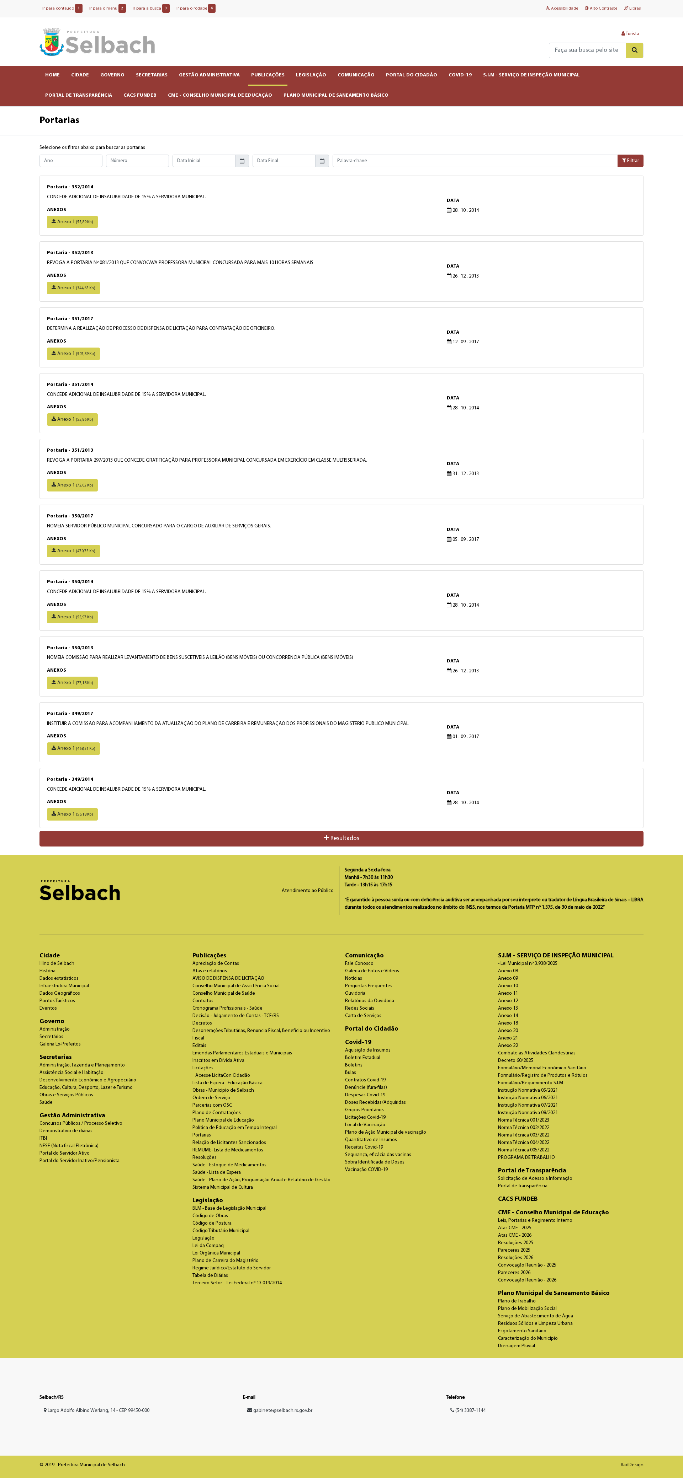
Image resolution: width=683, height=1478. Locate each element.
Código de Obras (210, 1216)
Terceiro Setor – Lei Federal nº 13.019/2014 (237, 1283)
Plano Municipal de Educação (223, 1120)
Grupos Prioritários (364, 1110)
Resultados (344, 838)
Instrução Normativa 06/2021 (528, 1098)
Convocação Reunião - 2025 (527, 1265)
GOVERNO (112, 75)
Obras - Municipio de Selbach (223, 1090)
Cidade (49, 956)
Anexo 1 (74, 222)
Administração (54, 1029)
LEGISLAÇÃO (311, 75)
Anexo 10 (508, 986)
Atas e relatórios (209, 971)
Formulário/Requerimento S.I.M (530, 1083)
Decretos (202, 1023)
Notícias (353, 978)
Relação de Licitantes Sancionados (229, 1142)
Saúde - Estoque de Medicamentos (229, 1165)
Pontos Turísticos (57, 1001)
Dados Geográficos (59, 993)
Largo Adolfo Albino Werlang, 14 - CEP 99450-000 (98, 1410)
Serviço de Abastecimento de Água (535, 1316)
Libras (634, 8)
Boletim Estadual (362, 1057)
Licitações (202, 1068)
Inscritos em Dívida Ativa (218, 1060)
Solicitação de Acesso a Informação (535, 1178)
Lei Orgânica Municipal (216, 1253)
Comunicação (364, 956)
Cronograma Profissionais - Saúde (227, 1008)
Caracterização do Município (528, 1338)
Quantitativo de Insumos (371, 1140)
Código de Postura (212, 1223)
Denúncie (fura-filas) (366, 1087)
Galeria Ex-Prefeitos (60, 1044)
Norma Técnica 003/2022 (523, 1135)
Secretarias (55, 1057)
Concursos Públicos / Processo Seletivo (80, 1123)
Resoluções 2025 (515, 1243)
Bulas (350, 1072)
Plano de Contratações (216, 1113)
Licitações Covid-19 (365, 1117)
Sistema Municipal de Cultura (222, 1187)
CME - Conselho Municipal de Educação (553, 1213)
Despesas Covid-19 (365, 1095)
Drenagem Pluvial (516, 1346)
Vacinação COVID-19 (366, 1169)
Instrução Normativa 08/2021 (528, 1113)
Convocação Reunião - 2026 (527, 1280)
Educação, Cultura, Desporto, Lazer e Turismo (86, 1087)
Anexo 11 (508, 993)
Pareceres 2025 (514, 1250)
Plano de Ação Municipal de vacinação (385, 1132)
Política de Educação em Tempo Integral (234, 1127)
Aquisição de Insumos (368, 1050)
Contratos (202, 1001)
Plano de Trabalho (517, 1301)
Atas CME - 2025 (514, 1228)
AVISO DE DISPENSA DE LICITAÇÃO (228, 978)
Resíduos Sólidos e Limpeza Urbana (535, 1323)
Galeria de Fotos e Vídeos (372, 971)
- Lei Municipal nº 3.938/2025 (527, 963)
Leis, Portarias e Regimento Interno (535, 1220)
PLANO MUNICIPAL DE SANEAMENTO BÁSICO (336, 95)
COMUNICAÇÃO (356, 75)
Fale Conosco (359, 963)
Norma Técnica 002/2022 (523, 1127)
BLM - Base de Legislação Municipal (229, 1208)
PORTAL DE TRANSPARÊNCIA (78, 95)
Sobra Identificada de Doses (374, 1162)
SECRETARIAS (152, 75)
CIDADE (80, 75)
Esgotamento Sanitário (522, 1331)
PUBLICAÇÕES (268, 75)
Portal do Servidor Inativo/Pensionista (79, 1160)
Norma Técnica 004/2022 (523, 1142)
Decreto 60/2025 (515, 1060)
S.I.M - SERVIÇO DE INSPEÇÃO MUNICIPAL (531, 75)
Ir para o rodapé (194, 8)
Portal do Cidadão (371, 1029)
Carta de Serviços (363, 1016)
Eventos (48, 1008)
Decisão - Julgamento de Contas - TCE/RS (235, 1016)
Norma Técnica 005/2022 (523, 1150)
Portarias (201, 1135)
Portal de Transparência (532, 1171)
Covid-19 (358, 1042)
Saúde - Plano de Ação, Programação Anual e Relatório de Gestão (261, 1180)
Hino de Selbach (56, 963)
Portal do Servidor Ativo (64, 1153)
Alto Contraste (603, 8)
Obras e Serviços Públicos (66, 1095)
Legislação (207, 1201)
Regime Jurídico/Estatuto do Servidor (231, 1268)
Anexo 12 (508, 1001)
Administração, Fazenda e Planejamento (82, 1065)
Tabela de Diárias (210, 1275)
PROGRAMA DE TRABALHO (526, 1157)
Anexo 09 (508, 978)
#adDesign (632, 1465)
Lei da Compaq (208, 1245)
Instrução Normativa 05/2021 (528, 1090)
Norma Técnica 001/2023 (523, 1120)
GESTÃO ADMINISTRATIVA (209, 75)
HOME (52, 75)
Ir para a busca (150, 8)
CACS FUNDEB (140, 95)
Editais (199, 1045)
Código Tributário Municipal (220, 1231)
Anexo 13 (508, 1008)
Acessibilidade (564, 8)
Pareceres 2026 (514, 1272)
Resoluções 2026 (515, 1258)
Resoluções (204, 1157)
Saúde (46, 1102)
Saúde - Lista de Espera (216, 1172)
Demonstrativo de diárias (65, 1131)
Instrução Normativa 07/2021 (528, 1105)
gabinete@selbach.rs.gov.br (282, 1410)
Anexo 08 (508, 971)
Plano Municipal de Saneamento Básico (554, 1293)
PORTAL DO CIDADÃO (411, 75)
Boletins (353, 1065)
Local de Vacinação (365, 1125)
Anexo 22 (508, 1045)
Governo (51, 1022)
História (47, 971)
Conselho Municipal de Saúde (223, 993)
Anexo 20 (508, 1030)
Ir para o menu (106, 8)
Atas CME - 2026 (514, 1235)
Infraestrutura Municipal (64, 986)
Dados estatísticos (59, 978)
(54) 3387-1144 (470, 1410)
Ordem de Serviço (211, 1098)
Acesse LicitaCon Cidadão (222, 1075)
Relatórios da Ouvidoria (369, 1001)
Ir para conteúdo (61, 8)
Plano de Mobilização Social (527, 1308)
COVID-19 (460, 75)
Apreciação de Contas (215, 963)
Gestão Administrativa (72, 1116)
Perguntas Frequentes (368, 986)
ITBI (43, 1138)
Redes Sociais (359, 1008)
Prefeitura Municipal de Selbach (97, 41)
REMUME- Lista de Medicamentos (227, 1150)
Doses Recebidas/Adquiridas (375, 1102)
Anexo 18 (508, 1023)
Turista (632, 34)
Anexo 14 (508, 1016)
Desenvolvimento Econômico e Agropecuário (87, 1080)
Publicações (209, 956)
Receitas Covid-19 (364, 1147)
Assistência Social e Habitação (71, 1072)
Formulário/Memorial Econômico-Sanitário (542, 1068)
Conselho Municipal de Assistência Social (236, 986)
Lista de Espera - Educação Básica (227, 1083)
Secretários (51, 1036)
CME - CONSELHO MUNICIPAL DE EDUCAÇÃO (220, 95)
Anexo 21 (508, 1038)
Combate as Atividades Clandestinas (537, 1053)
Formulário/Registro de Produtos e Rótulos (543, 1075)
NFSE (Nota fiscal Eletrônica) (69, 1146)
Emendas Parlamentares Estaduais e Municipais (242, 1053)
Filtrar (632, 160)
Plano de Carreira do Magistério (225, 1260)
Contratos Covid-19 (365, 1080)
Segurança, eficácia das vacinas (378, 1154)
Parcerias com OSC (212, 1105)
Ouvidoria (355, 993)
